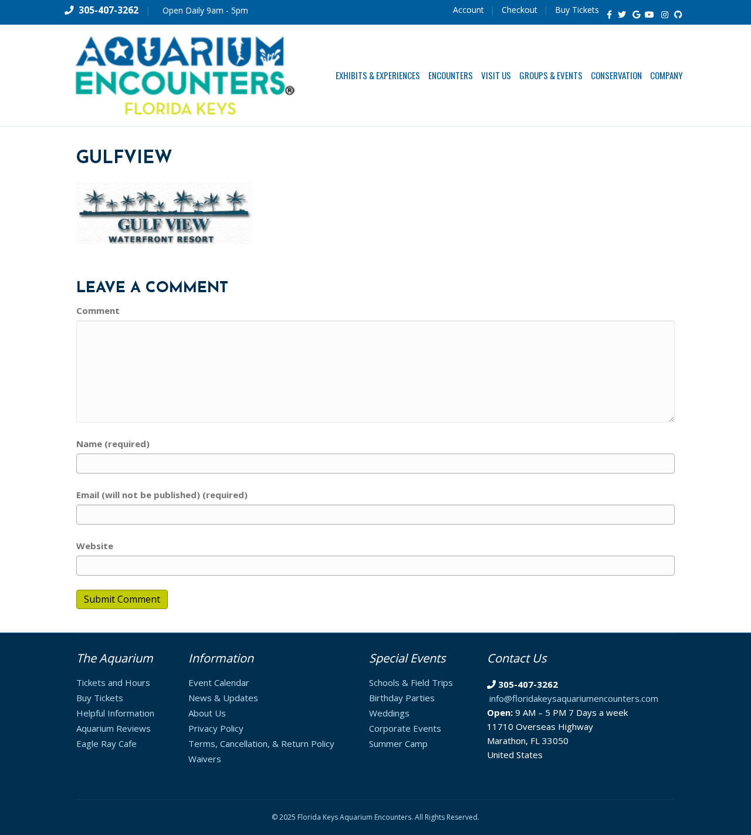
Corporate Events (405, 728)
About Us (207, 713)
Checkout (519, 9)
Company (666, 75)
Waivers (204, 758)
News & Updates (223, 697)
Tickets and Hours (113, 682)
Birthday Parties (402, 697)
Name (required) (113, 443)
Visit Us (496, 75)
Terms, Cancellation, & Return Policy (261, 743)
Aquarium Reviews (113, 728)
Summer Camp (398, 743)
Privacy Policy (215, 728)
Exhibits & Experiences (378, 75)
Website (94, 546)
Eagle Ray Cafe (106, 743)
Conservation (616, 75)
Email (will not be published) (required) (162, 495)
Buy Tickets (577, 9)
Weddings (389, 713)
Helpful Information (115, 713)
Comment (98, 310)
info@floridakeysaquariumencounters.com (573, 698)
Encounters (450, 75)
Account (468, 9)
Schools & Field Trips (411, 682)
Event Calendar (218, 682)
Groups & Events (551, 75)
